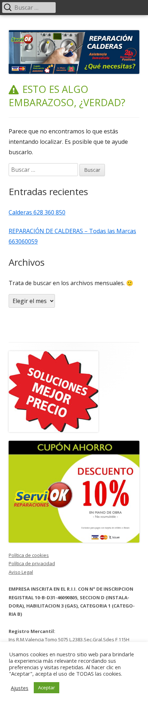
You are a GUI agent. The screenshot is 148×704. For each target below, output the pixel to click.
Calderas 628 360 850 (37, 212)
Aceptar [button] (46, 687)
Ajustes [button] (19, 688)
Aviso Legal (21, 572)
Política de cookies (29, 555)
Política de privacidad (32, 563)
